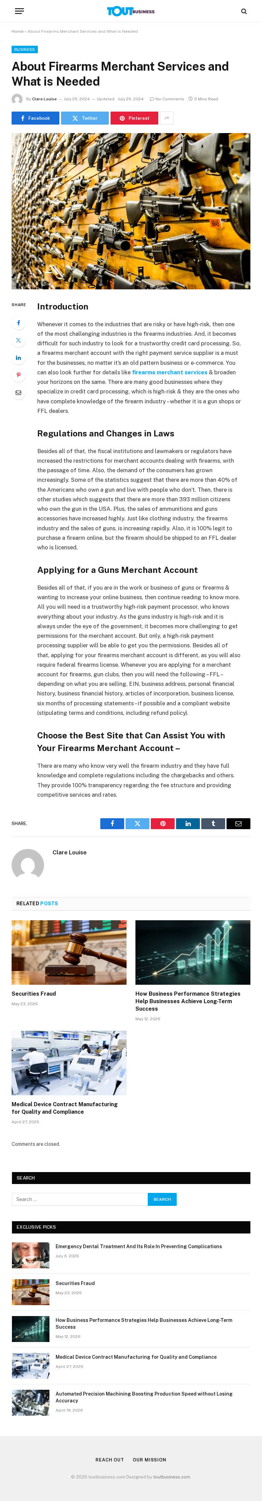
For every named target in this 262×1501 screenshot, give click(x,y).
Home (18, 31)
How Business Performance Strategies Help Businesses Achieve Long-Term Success (188, 1001)
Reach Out (110, 1459)
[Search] (243, 11)
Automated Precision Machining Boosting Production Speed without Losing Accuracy (144, 1397)
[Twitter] (18, 340)
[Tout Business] (131, 11)
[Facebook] (18, 323)
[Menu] (19, 11)
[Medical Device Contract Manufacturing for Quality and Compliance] (69, 1063)
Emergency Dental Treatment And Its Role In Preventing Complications (139, 1246)
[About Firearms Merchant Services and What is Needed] (131, 211)
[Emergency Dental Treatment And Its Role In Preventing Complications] (30, 1255)
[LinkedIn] (18, 357)
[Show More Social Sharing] (167, 118)
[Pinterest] (18, 375)
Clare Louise (44, 99)
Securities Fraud (34, 994)
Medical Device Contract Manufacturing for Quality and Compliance (65, 1108)
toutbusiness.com (171, 1477)
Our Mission (149, 1459)
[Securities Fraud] (69, 952)
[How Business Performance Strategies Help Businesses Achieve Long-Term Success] (192, 952)
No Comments (170, 99)
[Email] (18, 392)
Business (24, 49)
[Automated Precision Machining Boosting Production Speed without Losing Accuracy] (30, 1403)
